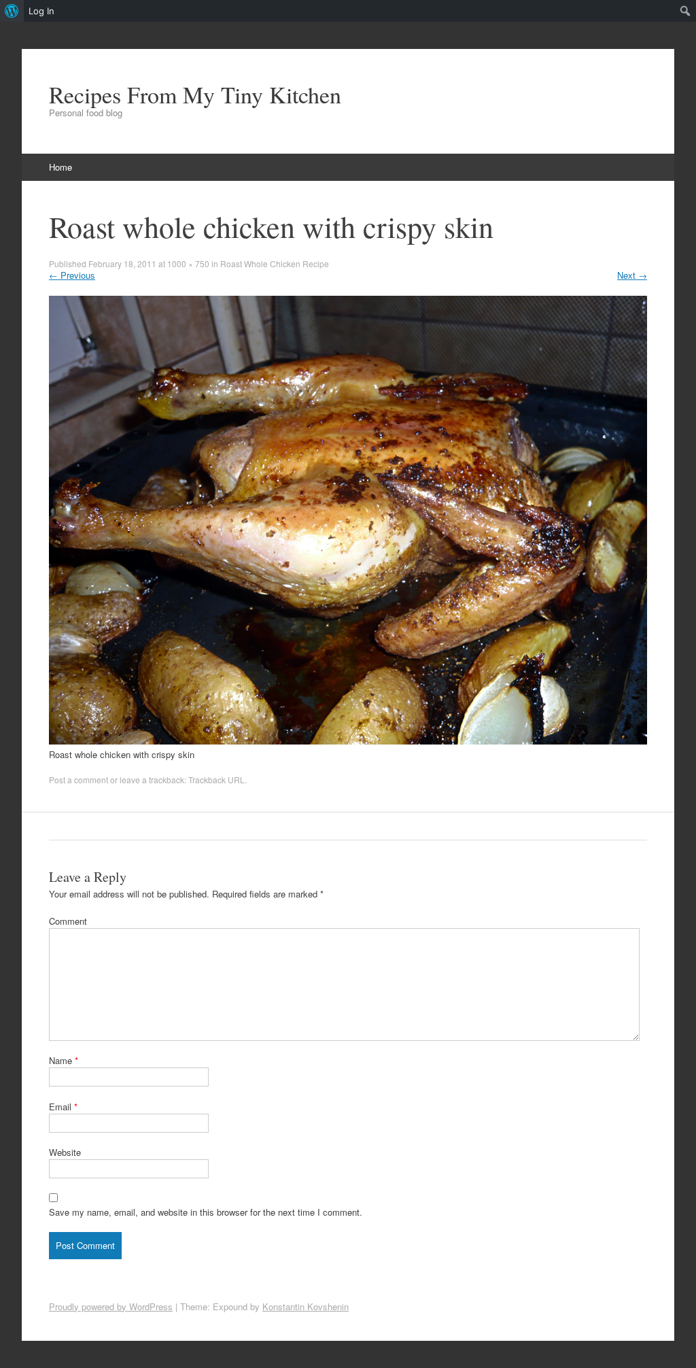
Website (65, 1152)
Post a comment (78, 779)
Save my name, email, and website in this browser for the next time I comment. (205, 1211)
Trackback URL (216, 779)
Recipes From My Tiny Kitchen (195, 94)
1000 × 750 (188, 263)
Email (63, 1106)
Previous (72, 275)
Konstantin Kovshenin (305, 1306)
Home (60, 166)
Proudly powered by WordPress (111, 1306)
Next (632, 275)
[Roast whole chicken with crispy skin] (348, 740)
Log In (41, 10)
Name (63, 1060)
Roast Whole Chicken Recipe (274, 263)
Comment (68, 920)
